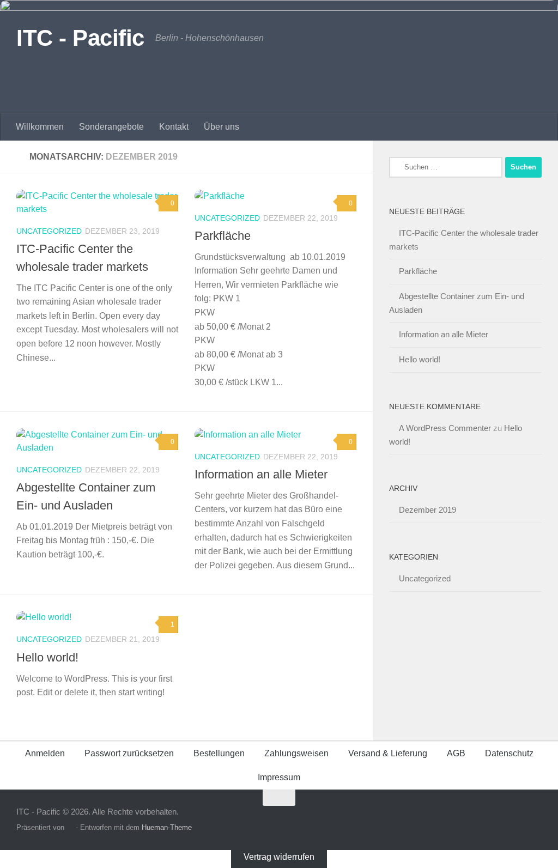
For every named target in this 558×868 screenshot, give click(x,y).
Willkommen (40, 126)
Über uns (221, 126)
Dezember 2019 (427, 509)
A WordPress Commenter (445, 428)
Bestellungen (219, 753)
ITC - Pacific (80, 38)
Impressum (279, 777)
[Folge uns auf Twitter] (494, 819)
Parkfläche (223, 235)
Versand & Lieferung (387, 753)
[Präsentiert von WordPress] (70, 827)
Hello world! (47, 657)
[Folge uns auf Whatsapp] (534, 819)
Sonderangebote (111, 126)
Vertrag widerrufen (279, 856)
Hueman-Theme (167, 827)
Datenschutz (509, 753)
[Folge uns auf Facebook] (514, 819)
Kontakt (174, 126)
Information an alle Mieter (261, 474)
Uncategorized (49, 231)
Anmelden (45, 753)
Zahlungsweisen (296, 753)
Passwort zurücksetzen (129, 753)
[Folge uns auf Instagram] (475, 819)
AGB (456, 753)
